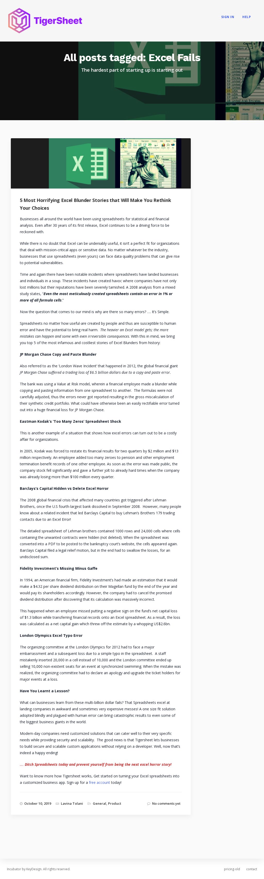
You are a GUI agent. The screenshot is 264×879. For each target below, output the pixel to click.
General (99, 803)
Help (246, 17)
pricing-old (232, 869)
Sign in (227, 17)
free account (99, 782)
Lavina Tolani (72, 803)
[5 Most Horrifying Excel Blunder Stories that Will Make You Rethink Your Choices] (105, 171)
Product (114, 803)
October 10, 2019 (37, 803)
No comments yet (166, 803)
